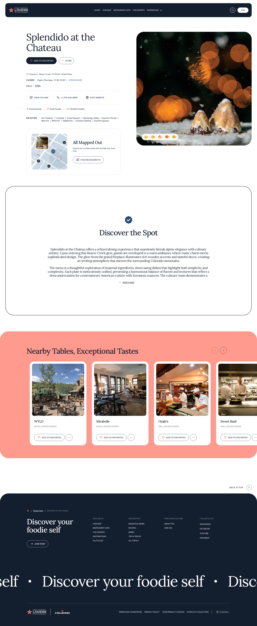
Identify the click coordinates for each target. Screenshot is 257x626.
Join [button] (243, 10)
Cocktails (60, 118)
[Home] (18, 9)
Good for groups (101, 120)
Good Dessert (73, 118)
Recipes (132, 528)
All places (98, 541)
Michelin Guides (77, 109)
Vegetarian (68, 120)
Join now (39, 543)
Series (131, 532)
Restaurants (38, 510)
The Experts (139, 10)
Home (97, 10)
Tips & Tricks (134, 536)
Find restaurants (90, 159)
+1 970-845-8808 (69, 97)
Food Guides (55, 109)
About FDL (169, 524)
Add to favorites (43, 60)
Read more (128, 282)
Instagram (205, 524)
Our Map (107, 10)
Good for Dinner (109, 118)
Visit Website (97, 97)
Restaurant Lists (122, 10)
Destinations (99, 536)
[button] (232, 10)
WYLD (38, 421)
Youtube (204, 533)
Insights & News (136, 524)
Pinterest (204, 538)
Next (223, 350)
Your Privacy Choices (173, 612)
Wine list (56, 120)
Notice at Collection (198, 612)
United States (223, 612)
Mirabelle (103, 421)
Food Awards (35, 109)
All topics (133, 541)
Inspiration (153, 10)
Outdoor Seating (83, 120)
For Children (47, 118)
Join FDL (168, 528)
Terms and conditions (130, 612)
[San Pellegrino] (62, 613)
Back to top (236, 487)
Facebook (205, 529)
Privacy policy (152, 612)
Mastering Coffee (91, 118)
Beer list (45, 120)
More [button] (68, 60)
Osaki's (163, 421)
